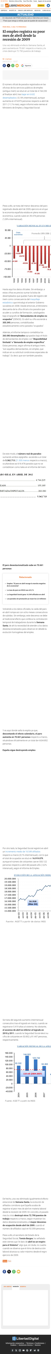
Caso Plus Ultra (27, 1)
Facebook (12, 1350)
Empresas (4, 10)
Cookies (13, 1345)
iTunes (38, 1350)
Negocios (37, 10)
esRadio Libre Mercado (25, 10)
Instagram (19, 1350)
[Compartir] (4, 65)
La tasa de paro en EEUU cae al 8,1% (20, 590)
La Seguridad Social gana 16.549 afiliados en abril (26, 594)
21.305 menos (22, 460)
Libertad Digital (25, 1338)
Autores (38, 1345)
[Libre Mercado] (18, 5)
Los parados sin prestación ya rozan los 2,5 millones (26, 599)
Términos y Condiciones (35, 1343)
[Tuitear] (8, 65)
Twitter (16, 1350)
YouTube (23, 1350)
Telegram (34, 1350)
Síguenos (28, 65)
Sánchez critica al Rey (15, 1)
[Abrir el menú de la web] (3, 5)
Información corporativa (15, 1343)
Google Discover (27, 1350)
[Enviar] (12, 65)
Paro (9, 1261)
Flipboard (30, 1350)
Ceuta (35, 1)
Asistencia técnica (26, 1345)
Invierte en (12, 10)
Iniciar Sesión (48, 5)
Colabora (41, 5)
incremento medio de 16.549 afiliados (22, 851)
